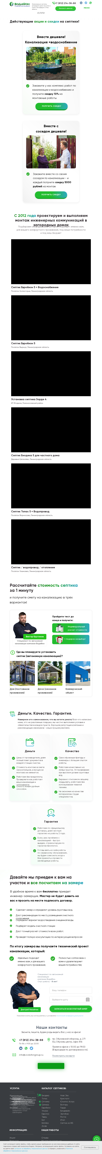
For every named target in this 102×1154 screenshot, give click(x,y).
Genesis (45, 1104)
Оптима (45, 1101)
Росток (63, 1117)
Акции (12, 1138)
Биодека (45, 1095)
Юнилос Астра (67, 1101)
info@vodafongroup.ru (31, 1055)
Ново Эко (64, 1095)
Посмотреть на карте (63, 1055)
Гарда (63, 1108)
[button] (53, 3)
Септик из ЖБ (66, 1123)
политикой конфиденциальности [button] (70, 1016)
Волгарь (64, 1104)
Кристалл (64, 1098)
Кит (43, 1120)
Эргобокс (64, 1114)
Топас (44, 1098)
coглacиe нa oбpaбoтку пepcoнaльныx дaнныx (31, 1148)
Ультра (45, 1111)
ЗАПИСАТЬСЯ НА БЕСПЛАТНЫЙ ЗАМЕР (70, 1009)
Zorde (44, 1126)
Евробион (46, 1108)
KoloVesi (45, 1123)
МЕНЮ (87, 8)
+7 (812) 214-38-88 (65, 3)
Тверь (44, 1117)
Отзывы (44, 1138)
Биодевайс (65, 1111)
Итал (62, 1120)
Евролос (45, 1114)
